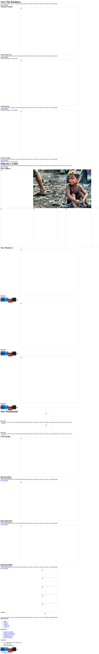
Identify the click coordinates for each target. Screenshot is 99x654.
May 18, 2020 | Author (6, 522)
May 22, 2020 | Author (6, 565)
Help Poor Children (6, 476)
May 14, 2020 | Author (6, 478)
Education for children (7, 564)
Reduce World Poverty (7, 520)
